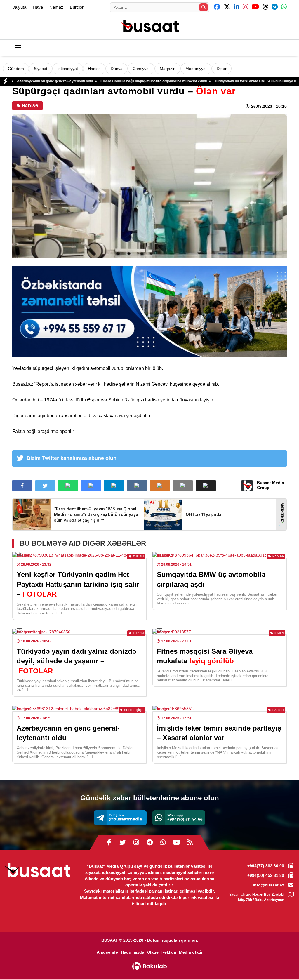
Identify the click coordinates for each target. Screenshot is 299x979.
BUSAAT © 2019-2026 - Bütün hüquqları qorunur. (149, 940)
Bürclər (77, 7)
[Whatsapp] (178, 817)
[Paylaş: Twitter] (45, 485)
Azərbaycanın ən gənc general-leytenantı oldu (68, 733)
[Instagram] (136, 842)
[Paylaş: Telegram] (114, 485)
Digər (222, 68)
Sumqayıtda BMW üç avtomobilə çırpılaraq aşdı (211, 579)
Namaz (56, 7)
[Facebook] (109, 842)
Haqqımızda (132, 952)
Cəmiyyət (141, 68)
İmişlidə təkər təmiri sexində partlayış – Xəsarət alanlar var (219, 733)
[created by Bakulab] (149, 966)
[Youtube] (176, 842)
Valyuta (19, 7)
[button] (206, 485)
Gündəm (16, 68)
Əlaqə (153, 952)
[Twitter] (122, 842)
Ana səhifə (107, 952)
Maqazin (167, 68)
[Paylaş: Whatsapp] (68, 485)
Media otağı (190, 952)
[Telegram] (120, 817)
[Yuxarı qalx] (282, 962)
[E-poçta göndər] (183, 485)
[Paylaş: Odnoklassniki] (160, 485)
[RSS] (190, 842)
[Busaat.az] (149, 27)
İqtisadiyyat (67, 68)
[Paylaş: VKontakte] (137, 485)
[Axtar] (203, 7)
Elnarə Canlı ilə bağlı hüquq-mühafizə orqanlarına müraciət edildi (117, 81)
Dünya (117, 68)
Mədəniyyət (196, 68)
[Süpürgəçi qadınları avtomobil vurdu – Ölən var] (149, 186)
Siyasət (40, 68)
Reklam (168, 952)
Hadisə (94, 68)
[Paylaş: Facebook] (22, 485)
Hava (38, 7)
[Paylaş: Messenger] (91, 485)
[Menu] (18, 48)
